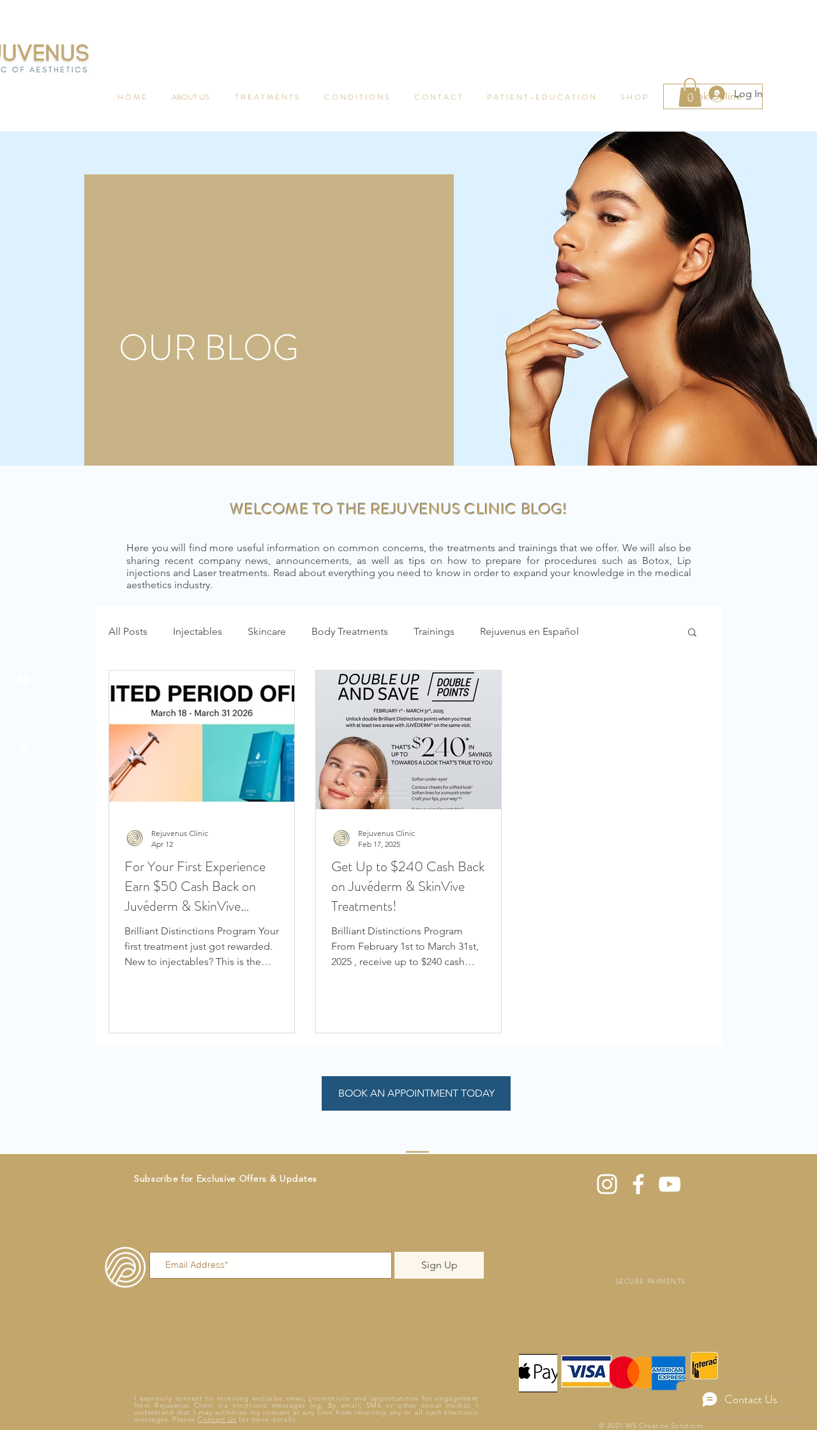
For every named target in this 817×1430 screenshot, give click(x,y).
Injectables (197, 631)
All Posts (128, 631)
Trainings (434, 631)
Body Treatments (349, 631)
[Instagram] (24, 715)
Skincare (267, 631)
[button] (692, 633)
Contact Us (217, 1419)
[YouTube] (24, 679)
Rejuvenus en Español (529, 631)
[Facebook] (24, 750)
